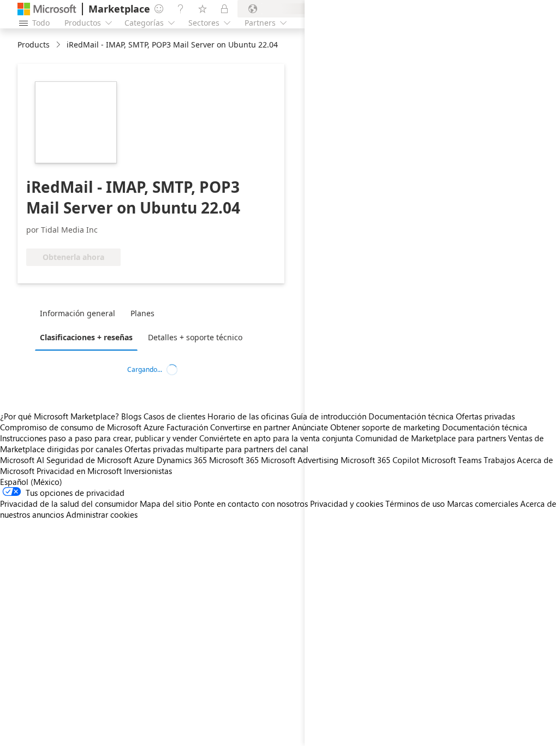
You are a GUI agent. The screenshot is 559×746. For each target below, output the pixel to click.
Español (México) (31, 481)
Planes (142, 313)
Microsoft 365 (234, 459)
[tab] (80, 313)
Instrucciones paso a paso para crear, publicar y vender (98, 438)
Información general (77, 313)
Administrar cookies (102, 514)
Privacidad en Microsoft (79, 470)
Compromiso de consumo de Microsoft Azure (83, 427)
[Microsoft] (46, 9)
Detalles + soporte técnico (195, 337)
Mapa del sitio (166, 503)
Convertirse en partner (250, 427)
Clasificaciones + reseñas (86, 337)
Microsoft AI (22, 459)
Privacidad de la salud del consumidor (69, 503)
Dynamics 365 (182, 459)
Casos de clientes (174, 416)
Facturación (187, 427)
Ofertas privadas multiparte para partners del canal (216, 448)
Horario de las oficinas (248, 416)
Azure (144, 459)
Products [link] (33, 44)
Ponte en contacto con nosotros (251, 503)
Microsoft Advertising (299, 459)
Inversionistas (148, 470)
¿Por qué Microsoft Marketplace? (59, 416)
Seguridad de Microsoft (89, 459)
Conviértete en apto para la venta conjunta (276, 438)
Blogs (131, 416)
